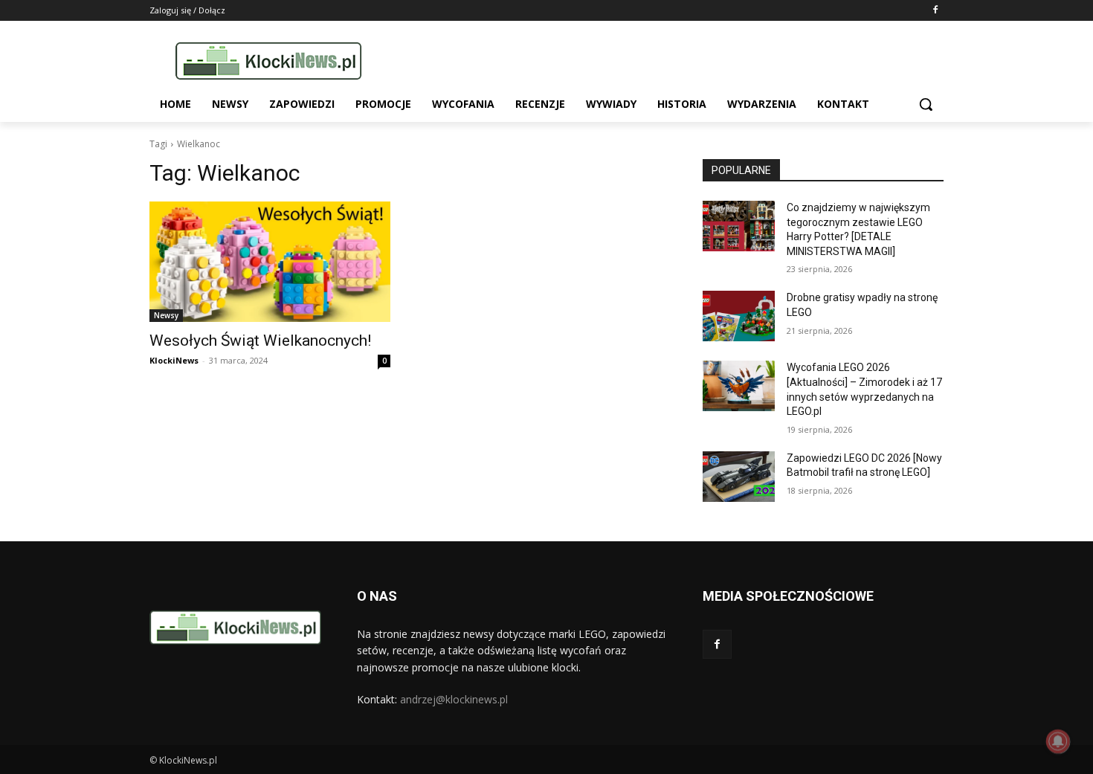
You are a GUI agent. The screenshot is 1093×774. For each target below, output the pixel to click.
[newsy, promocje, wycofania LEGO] (268, 61)
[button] (926, 104)
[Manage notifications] (1058, 741)
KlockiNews (174, 360)
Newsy (166, 315)
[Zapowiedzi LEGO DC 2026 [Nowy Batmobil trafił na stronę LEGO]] (739, 476)
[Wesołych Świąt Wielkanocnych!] (269, 261)
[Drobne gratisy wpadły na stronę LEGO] (739, 316)
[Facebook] (935, 10)
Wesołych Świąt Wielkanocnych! (260, 340)
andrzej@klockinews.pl (454, 699)
